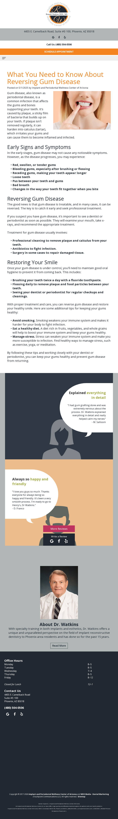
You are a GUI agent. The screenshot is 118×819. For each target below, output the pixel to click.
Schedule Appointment (59, 51)
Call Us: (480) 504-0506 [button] (59, 44)
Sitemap (81, 796)
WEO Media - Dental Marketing (95, 794)
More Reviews (59, 528)
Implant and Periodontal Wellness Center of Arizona (53, 794)
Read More (59, 645)
